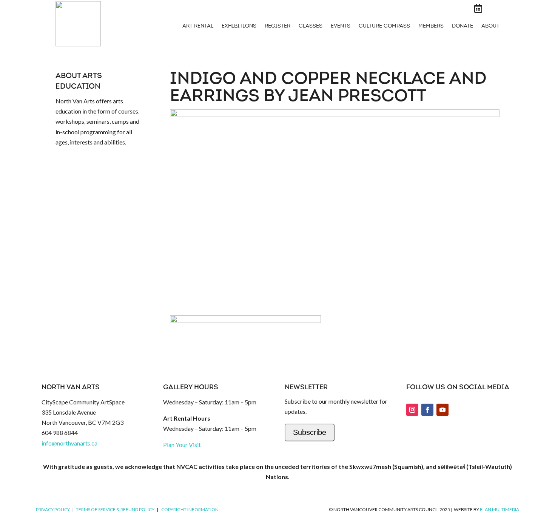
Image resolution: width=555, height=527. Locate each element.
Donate (462, 26)
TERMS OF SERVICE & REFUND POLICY (115, 509)
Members (431, 26)
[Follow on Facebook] (427, 410)
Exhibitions (239, 26)
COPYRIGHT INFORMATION (190, 509)
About (490, 26)
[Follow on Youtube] (442, 410)
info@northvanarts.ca (69, 443)
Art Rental (197, 26)
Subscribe (309, 432)
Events (340, 26)
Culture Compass (384, 26)
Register (277, 26)
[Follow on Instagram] (412, 410)
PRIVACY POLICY (53, 509)
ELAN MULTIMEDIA (499, 509)
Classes (310, 26)
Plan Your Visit (182, 444)
